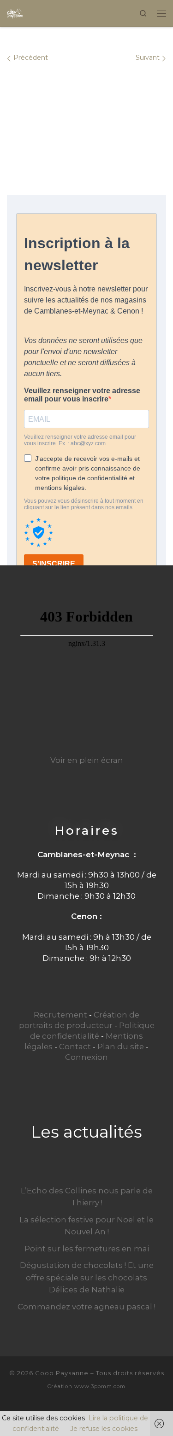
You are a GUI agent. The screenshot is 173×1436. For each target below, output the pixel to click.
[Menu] (161, 13)
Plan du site (120, 1046)
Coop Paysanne (62, 1373)
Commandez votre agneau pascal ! (86, 1306)
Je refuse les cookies (103, 1428)
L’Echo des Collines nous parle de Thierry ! (87, 1196)
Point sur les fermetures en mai (86, 1248)
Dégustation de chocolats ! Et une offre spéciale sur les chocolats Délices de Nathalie (87, 1277)
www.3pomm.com (99, 1386)
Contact (75, 1046)
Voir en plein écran (86, 760)
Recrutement (60, 1014)
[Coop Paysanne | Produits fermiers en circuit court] (15, 12)
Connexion (86, 1057)
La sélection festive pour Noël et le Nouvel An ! (86, 1225)
